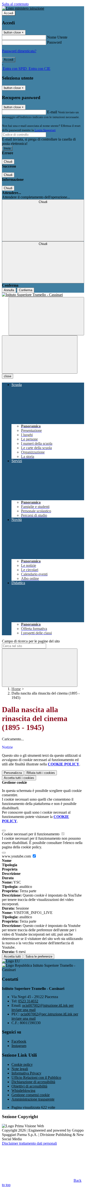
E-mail (52, 112)
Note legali (19, 1069)
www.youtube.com (17, 856)
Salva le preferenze (39, 956)
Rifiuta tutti (41, 773)
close (7, 376)
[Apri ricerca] (46, 316)
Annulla (9, 290)
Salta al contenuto (15, 4)
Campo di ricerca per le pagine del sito (31, 641)
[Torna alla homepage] (43, 295)
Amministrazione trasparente (32, 1099)
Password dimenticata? (19, 51)
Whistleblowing (23, 1090)
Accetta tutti (19, 778)
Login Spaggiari (45, 130)
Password (54, 42)
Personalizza (13, 773)
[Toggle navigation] (39, 354)
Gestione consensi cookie (30, 1095)
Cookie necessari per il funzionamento (31, 834)
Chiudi (8, 161)
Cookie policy (22, 1064)
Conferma (25, 290)
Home (16, 689)
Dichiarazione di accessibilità (33, 1082)
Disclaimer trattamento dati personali (29, 1143)
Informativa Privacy (26, 1073)
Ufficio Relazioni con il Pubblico (36, 1077)
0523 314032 (28, 1001)
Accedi (8, 13)
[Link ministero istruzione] (23, 8)
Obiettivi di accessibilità (29, 1086)
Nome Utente (57, 37)
